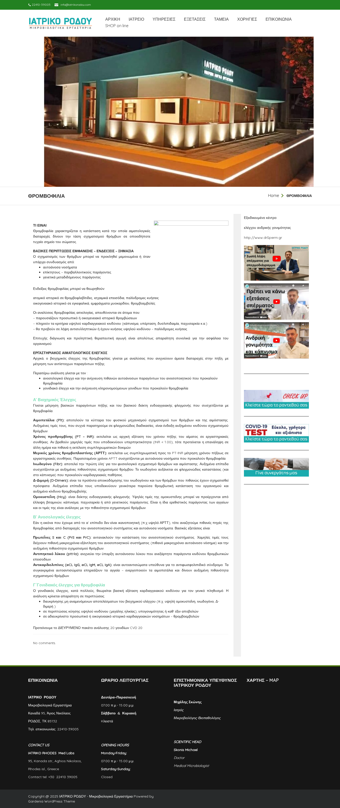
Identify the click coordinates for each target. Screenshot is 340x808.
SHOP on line (116, 25)
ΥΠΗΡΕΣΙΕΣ (164, 19)
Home (273, 195)
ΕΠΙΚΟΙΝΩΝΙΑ (279, 19)
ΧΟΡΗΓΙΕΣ (247, 19)
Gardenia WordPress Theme (51, 801)
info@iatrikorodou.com (75, 4)
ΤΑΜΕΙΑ (221, 19)
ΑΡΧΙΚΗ (112, 19)
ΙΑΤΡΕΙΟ (136, 19)
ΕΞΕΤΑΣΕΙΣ (195, 19)
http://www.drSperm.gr (263, 237)
